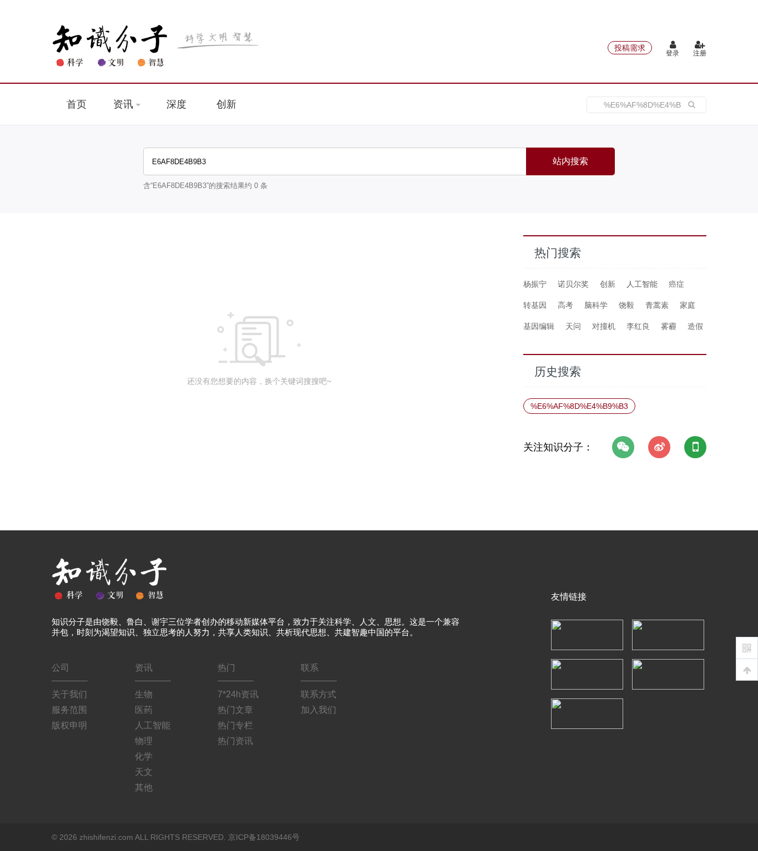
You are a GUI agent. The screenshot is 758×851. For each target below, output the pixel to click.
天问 (573, 326)
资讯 (124, 104)
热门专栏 (235, 725)
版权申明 (69, 725)
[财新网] (668, 673)
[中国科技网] (668, 634)
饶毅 (626, 305)
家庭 (687, 305)
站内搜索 (570, 161)
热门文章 (235, 710)
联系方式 (318, 694)
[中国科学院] (587, 634)
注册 (699, 53)
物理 (144, 741)
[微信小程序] (695, 447)
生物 (144, 694)
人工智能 (642, 284)
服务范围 (69, 710)
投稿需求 (629, 47)
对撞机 (603, 326)
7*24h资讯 (238, 694)
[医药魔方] (587, 712)
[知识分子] (157, 45)
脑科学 (596, 305)
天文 (144, 772)
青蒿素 (657, 305)
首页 (77, 104)
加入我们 (318, 710)
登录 (672, 53)
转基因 (535, 305)
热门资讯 (235, 741)
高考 (565, 305)
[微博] (659, 447)
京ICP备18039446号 (264, 837)
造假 (695, 326)
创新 (226, 104)
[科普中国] (587, 673)
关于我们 (69, 694)
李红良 (638, 326)
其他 (144, 787)
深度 (176, 104)
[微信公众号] (623, 447)
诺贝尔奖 (573, 284)
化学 (144, 756)
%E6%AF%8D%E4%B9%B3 (579, 406)
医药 (144, 710)
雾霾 (668, 326)
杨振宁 (535, 284)
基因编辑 (538, 326)
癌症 (676, 284)
